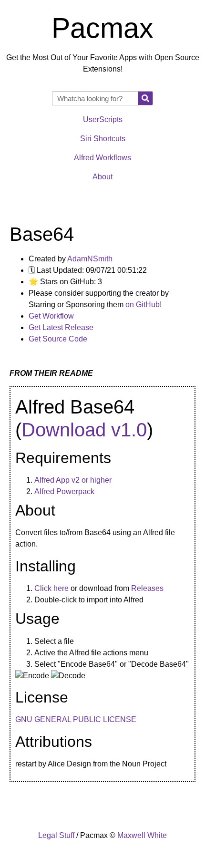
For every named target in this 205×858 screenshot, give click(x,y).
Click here (51, 588)
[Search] (145, 98)
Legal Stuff (56, 835)
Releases (147, 588)
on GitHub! (143, 304)
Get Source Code (58, 339)
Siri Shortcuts (102, 138)
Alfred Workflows (102, 158)
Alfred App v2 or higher (73, 480)
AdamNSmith (90, 259)
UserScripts (103, 119)
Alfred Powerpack (64, 491)
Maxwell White (142, 835)
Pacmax (102, 28)
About (102, 177)
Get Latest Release (61, 327)
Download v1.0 (84, 429)
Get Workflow (51, 316)
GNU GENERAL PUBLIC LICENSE (75, 719)
